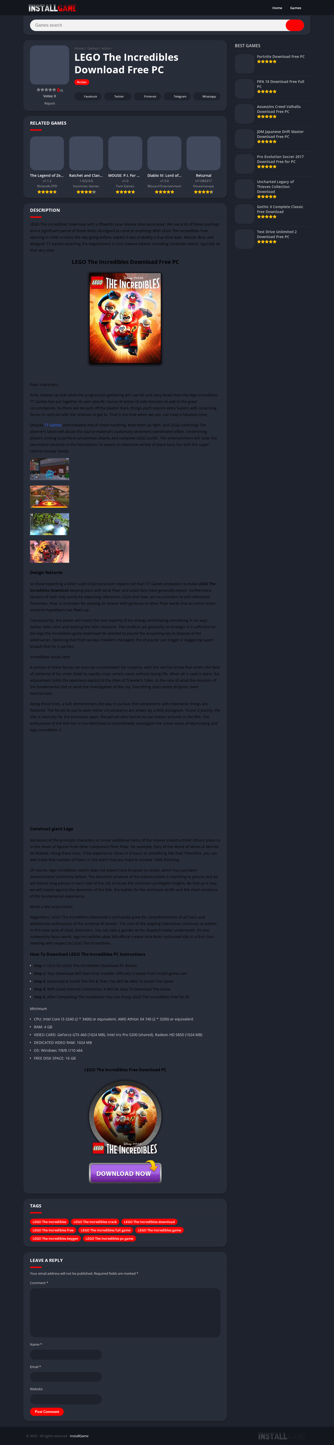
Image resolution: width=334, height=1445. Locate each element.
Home (277, 7)
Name (36, 1344)
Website (36, 1389)
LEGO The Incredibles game (159, 1230)
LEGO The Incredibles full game (105, 1230)
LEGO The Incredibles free (53, 1230)
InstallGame (79, 1436)
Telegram (180, 96)
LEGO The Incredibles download (149, 1221)
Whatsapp (209, 96)
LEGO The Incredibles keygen (55, 1238)
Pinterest (150, 96)
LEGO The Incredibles (49, 1221)
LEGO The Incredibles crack (95, 1221)
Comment (39, 1282)
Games (295, 7)
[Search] (295, 25)
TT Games (53, 424)
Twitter (119, 96)
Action (106, 48)
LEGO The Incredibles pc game (109, 1238)
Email (35, 1366)
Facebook (90, 96)
